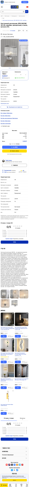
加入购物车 (15, 147)
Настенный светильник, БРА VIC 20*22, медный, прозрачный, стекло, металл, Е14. (7, 328)
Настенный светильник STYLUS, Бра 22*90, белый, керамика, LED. (20, 354)
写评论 (14, 242)
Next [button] (26, 52)
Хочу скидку (24, 40)
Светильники (22, 16)
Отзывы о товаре (9, 418)
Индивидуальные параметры (15, 107)
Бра (3, 18)
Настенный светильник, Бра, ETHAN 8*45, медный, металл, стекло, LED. (21, 328)
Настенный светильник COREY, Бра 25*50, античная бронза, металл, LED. (7, 354)
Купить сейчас (15, 150)
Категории (7, 16)
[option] (14, 53)
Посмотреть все (5, 103)
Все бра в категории (6, 123)
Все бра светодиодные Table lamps (9, 118)
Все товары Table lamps (6, 113)
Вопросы (22, 418)
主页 (2, 16)
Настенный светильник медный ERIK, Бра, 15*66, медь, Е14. (21, 379)
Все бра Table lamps (5, 115)
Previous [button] (2, 52)
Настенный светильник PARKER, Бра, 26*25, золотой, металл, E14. (7, 379)
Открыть (25, 2)
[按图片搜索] (23, 11)
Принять (14, 480)
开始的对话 (15, 165)
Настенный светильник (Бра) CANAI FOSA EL (7, 405)
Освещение (14, 16)
